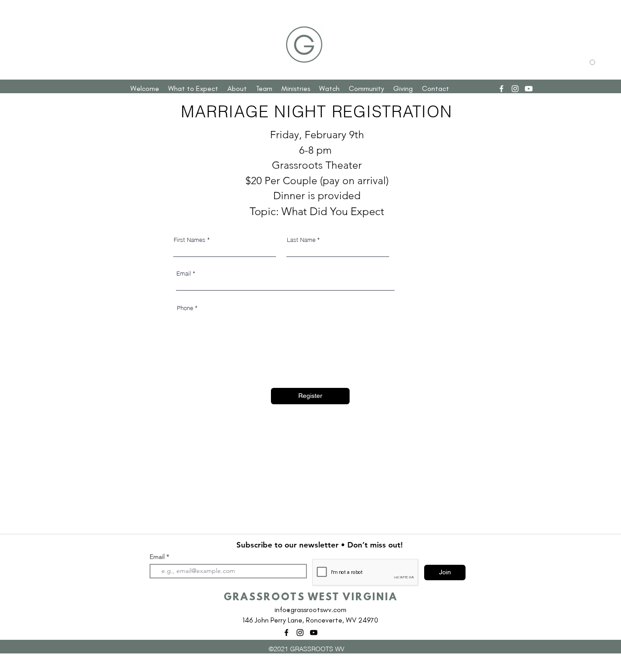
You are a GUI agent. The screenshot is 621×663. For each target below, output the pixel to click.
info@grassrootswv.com (310, 609)
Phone (185, 308)
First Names (189, 240)
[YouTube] (313, 632)
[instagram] (515, 88)
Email (183, 273)
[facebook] (501, 88)
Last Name (301, 240)
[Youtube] (528, 88)
